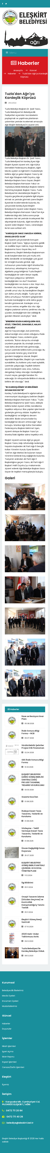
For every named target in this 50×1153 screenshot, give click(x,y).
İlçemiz (5, 1084)
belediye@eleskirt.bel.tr (19, 1122)
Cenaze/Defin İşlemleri (13, 1067)
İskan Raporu (8, 1056)
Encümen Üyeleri (10, 1001)
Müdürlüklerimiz (9, 1006)
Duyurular (6, 1028)
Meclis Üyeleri (8, 995)
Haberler (12, 73)
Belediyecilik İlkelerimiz (12, 990)
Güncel (33, 70)
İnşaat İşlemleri (9, 1062)
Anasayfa (18, 70)
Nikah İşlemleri (9, 1046)
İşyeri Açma (7, 1051)
